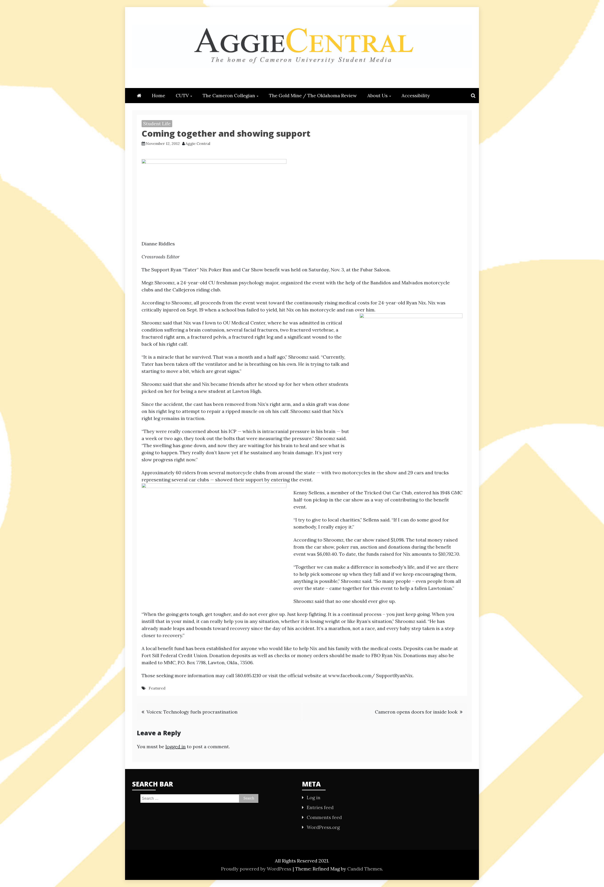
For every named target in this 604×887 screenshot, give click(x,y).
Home (158, 95)
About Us (377, 95)
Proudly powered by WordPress (257, 869)
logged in (175, 746)
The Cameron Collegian (229, 95)
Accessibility (416, 95)
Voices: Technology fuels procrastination (192, 712)
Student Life (157, 123)
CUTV (182, 95)
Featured (157, 688)
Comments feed (324, 817)
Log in (313, 797)
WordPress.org (323, 827)
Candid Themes (364, 869)
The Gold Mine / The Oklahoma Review (313, 95)
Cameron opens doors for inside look (416, 712)
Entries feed (320, 807)
